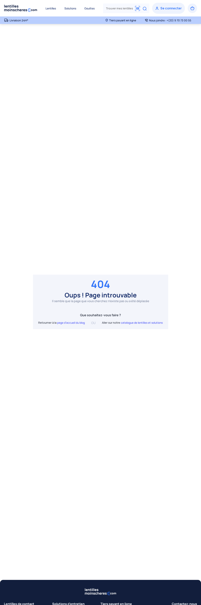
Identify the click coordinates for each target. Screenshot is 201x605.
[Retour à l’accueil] (20, 8)
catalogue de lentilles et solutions (142, 322)
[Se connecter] (168, 8)
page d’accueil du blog (71, 322)
